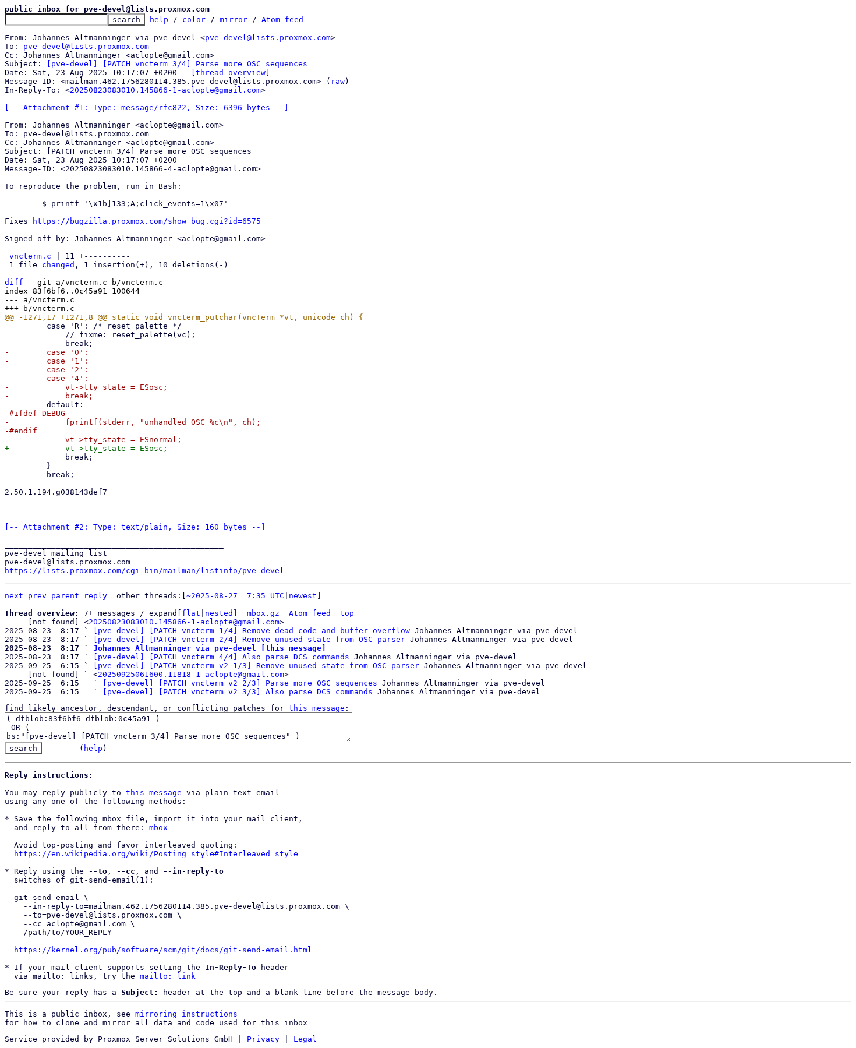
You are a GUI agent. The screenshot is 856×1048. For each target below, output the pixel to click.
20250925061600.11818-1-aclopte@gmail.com (191, 674)
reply (95, 595)
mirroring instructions (186, 1014)
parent (65, 595)
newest (303, 595)
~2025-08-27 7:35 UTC (235, 595)
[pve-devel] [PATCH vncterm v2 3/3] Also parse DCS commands (237, 691)
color (194, 19)
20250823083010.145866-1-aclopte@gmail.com (165, 90)
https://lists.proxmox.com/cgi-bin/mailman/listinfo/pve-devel (144, 570)
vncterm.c (30, 256)
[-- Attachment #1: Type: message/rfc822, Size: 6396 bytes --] (147, 107)
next (14, 595)
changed (58, 264)
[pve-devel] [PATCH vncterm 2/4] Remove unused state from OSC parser (249, 639)
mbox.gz (263, 613)
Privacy (263, 1039)
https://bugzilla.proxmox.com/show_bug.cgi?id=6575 (147, 221)
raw (338, 81)
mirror (233, 19)
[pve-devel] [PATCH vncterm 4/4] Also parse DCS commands (221, 656)
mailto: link (168, 976)
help (159, 19)
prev (37, 595)
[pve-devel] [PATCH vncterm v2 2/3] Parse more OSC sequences (239, 683)
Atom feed (282, 19)
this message (317, 708)
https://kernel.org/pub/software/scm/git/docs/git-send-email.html (163, 949)
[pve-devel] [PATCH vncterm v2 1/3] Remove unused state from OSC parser (256, 665)
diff (14, 282)
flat (191, 613)
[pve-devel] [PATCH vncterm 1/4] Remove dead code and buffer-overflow (251, 630)
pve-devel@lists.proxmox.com (268, 37)
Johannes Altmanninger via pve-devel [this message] (209, 648)
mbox (158, 827)
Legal (305, 1039)
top (347, 613)
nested (219, 613)
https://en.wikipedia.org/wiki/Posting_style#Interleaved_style (156, 853)
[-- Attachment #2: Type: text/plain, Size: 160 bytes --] (135, 527)
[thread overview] (230, 72)
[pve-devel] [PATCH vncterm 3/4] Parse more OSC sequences (177, 63)
